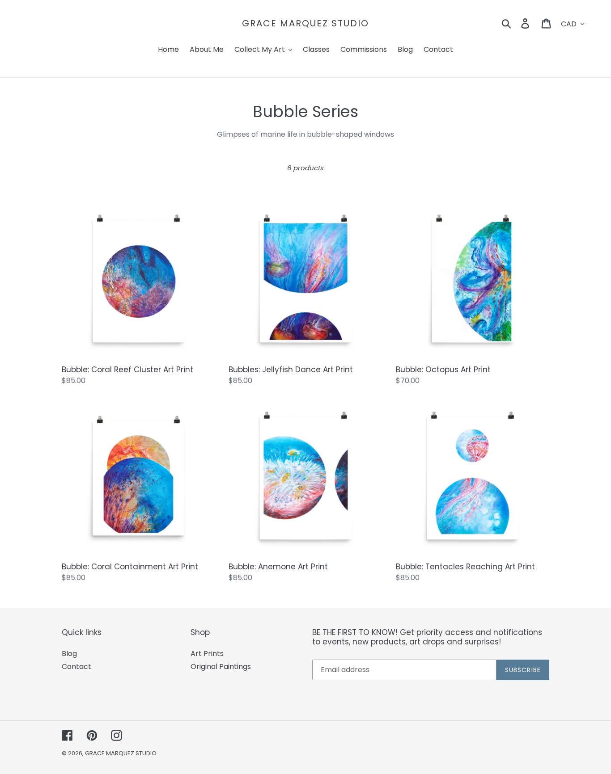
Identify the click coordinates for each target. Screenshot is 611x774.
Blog (69, 653)
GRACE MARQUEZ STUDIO (305, 23)
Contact (76, 666)
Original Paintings (221, 666)
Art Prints (207, 653)
